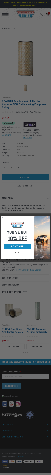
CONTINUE (17, 246)
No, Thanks (17, 252)
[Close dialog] (3, 218)
